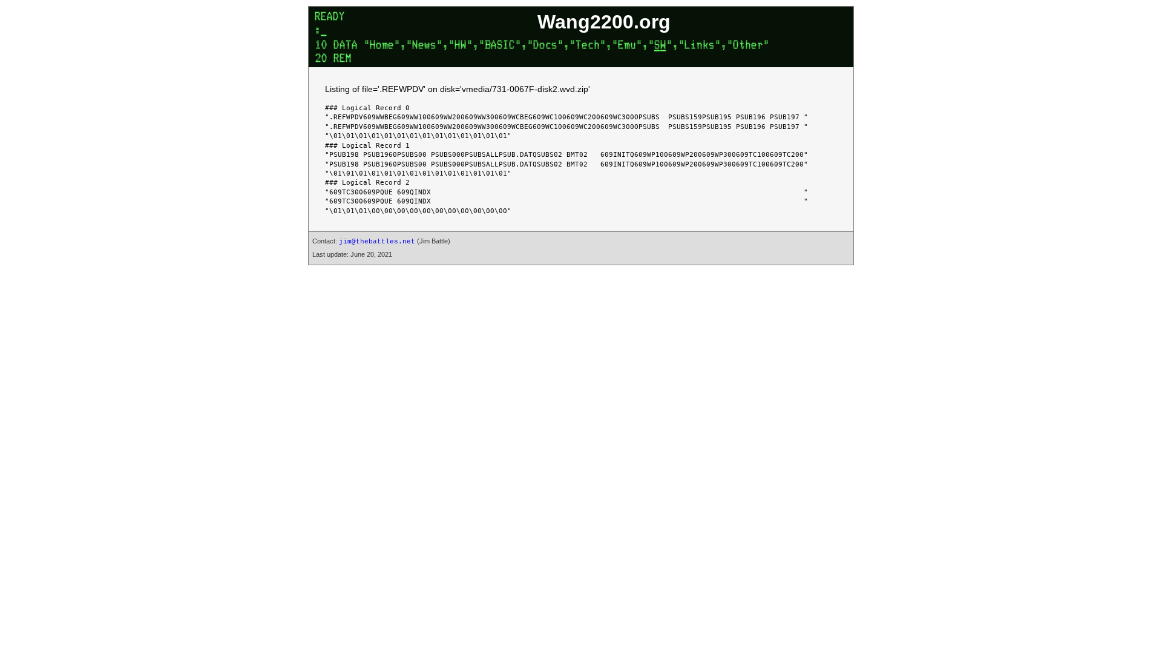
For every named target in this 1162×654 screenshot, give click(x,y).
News (424, 46)
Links (699, 46)
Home (382, 46)
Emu (627, 46)
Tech (588, 46)
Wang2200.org (604, 22)
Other (748, 46)
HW (461, 46)
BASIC (500, 46)
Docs (545, 46)
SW (660, 46)
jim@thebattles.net (377, 241)
